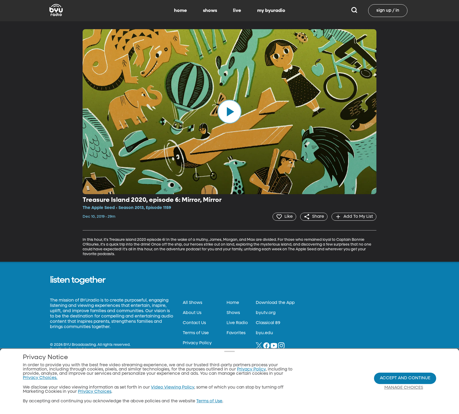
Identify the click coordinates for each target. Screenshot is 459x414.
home (180, 10)
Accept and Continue (405, 378)
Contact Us (194, 323)
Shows (233, 313)
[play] (229, 112)
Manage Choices (403, 388)
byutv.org (265, 313)
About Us (192, 313)
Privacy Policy (197, 343)
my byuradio (271, 10)
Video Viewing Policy (172, 387)
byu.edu (264, 333)
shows (210, 10)
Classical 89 (268, 323)
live (237, 10)
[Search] (354, 10)
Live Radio (237, 323)
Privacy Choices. (40, 378)
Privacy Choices (94, 392)
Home (233, 303)
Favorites (236, 333)
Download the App (275, 303)
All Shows (192, 303)
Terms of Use (196, 333)
